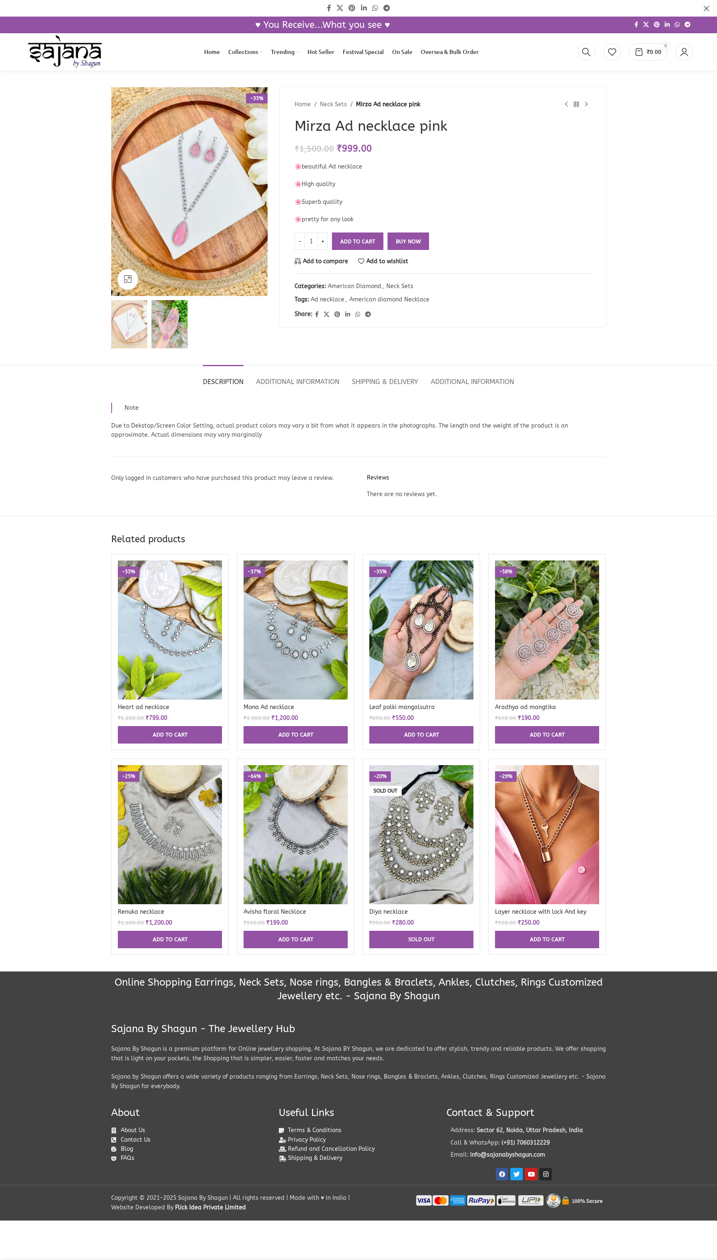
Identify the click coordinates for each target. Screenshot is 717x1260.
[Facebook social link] (636, 25)
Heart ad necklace (143, 707)
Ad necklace (327, 299)
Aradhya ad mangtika (525, 707)
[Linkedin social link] (667, 25)
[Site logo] (64, 51)
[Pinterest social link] (656, 25)
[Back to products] (576, 105)
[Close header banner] (706, 8)
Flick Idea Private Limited (210, 1207)
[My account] (684, 52)
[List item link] (526, 1142)
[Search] (586, 52)
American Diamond (354, 286)
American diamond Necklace (389, 299)
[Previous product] (566, 105)
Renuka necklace (141, 911)
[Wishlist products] (612, 52)
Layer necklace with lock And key (540, 911)
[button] (170, 735)
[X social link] (646, 25)
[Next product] (586, 105)
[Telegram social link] (687, 25)
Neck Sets (333, 104)
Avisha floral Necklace (275, 911)
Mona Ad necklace (269, 707)
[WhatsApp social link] (677, 25)
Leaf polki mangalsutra (402, 707)
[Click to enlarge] (127, 279)
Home (303, 104)
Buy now (408, 241)
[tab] (223, 377)
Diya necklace (388, 911)
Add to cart (357, 241)
